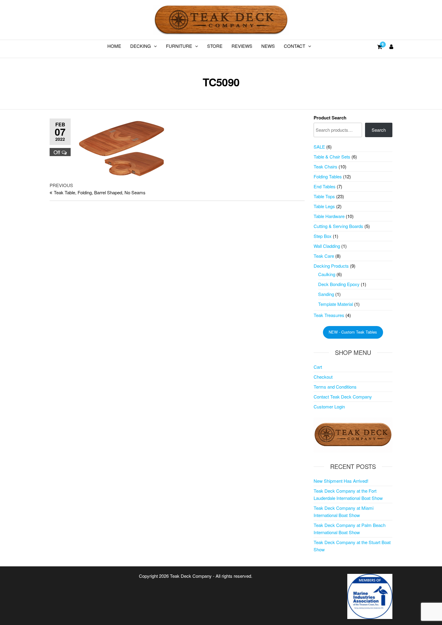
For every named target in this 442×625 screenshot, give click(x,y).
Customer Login (329, 406)
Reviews (242, 46)
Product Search (330, 117)
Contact (294, 46)
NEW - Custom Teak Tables (353, 332)
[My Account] (391, 46)
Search (379, 130)
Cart (318, 367)
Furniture (179, 46)
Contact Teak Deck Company (343, 396)
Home (114, 46)
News (268, 46)
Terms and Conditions (335, 386)
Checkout (323, 377)
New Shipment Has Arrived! (341, 481)
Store (215, 46)
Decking (140, 46)
